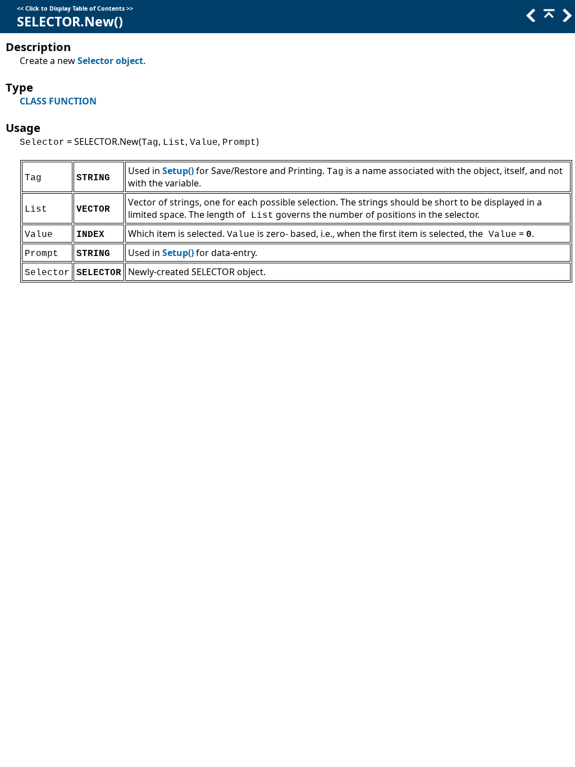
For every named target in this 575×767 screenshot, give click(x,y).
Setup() (178, 171)
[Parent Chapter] (548, 18)
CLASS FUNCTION (58, 101)
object (129, 60)
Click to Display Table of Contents (75, 8)
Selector (95, 60)
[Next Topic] (566, 18)
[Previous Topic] (530, 18)
